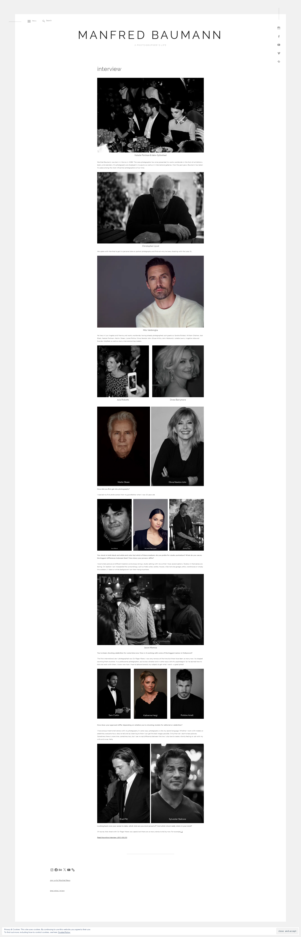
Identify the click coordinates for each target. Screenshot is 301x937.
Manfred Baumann (150, 35)
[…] (182, 831)
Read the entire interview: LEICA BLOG (112, 837)
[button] (114, 525)
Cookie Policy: (64, 932)
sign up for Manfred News (60, 880)
